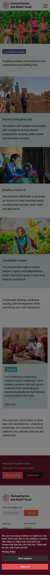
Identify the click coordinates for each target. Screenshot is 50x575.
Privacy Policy (9, 551)
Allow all (25, 567)
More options (25, 558)
